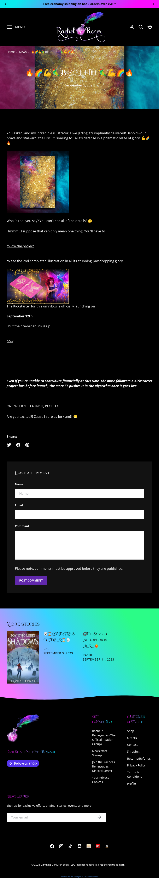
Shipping (133, 751)
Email (19, 505)
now (10, 341)
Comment (22, 526)
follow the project (20, 246)
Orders (132, 738)
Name (19, 484)
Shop (130, 731)
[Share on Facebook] (18, 444)
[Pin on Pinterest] (27, 444)
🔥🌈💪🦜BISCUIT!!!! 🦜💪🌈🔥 (52, 52)
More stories (23, 624)
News (23, 52)
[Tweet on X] (9, 444)
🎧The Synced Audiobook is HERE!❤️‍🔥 (95, 640)
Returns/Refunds (139, 758)
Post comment (31, 580)
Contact (132, 745)
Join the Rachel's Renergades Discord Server (103, 766)
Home (11, 52)
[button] (149, 27)
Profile (131, 784)
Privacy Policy (136, 765)
